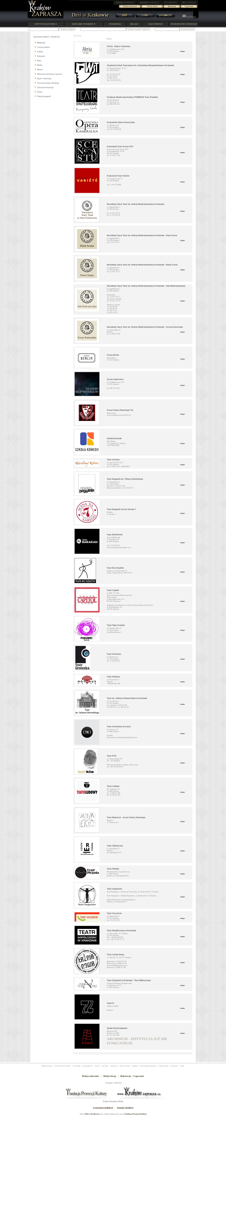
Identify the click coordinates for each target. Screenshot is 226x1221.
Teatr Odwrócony (115, 846)
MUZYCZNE (125, 1066)
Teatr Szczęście (114, 913)
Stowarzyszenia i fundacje (48, 83)
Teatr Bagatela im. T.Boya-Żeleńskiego (125, 479)
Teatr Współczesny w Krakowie (121, 930)
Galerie (40, 52)
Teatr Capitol (113, 590)
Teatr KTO (111, 756)
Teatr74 (110, 1003)
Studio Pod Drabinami (117, 1028)
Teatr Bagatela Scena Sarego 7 (121, 509)
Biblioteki (41, 43)
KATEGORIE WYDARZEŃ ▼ (84, 24)
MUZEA (114, 1066)
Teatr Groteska (114, 654)
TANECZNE (163, 1066)
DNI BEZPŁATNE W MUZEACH (184, 24)
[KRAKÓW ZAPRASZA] (45, 18)
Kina (39, 60)
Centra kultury (43, 47)
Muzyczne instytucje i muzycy (49, 74)
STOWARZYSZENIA (148, 1066)
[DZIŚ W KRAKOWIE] (89, 18)
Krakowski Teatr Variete (118, 176)
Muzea (40, 69)
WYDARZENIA (115, 24)
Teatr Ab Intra (113, 459)
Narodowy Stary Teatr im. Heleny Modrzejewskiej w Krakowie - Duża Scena (142, 235)
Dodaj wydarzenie (130, 6)
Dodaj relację (152, 6)
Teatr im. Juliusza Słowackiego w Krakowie (127, 698)
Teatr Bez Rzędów (115, 568)
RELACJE (134, 24)
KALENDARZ (191, 17)
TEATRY (174, 1066)
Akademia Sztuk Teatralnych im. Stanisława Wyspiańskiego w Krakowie (140, 65)
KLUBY (105, 1066)
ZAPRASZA (125, 2)
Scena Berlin (113, 355)
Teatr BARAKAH (115, 535)
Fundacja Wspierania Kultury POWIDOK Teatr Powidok (132, 97)
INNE (182, 1066)
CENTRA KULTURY (62, 1066)
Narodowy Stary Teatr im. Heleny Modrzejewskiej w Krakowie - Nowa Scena (142, 265)
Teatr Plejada (113, 869)
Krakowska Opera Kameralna (121, 122)
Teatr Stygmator (114, 889)
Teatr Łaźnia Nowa (115, 954)
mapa (182, 51)
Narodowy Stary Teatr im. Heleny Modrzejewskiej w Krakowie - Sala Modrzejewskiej (146, 286)
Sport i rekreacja (44, 78)
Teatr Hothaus (113, 677)
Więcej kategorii (44, 96)
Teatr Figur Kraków (116, 625)
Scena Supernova (115, 379)
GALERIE (77, 1066)
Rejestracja (172, 6)
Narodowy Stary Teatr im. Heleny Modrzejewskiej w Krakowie (135, 204)
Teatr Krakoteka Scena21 (119, 726)
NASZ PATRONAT (155, 24)
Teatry (40, 92)
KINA (97, 1066)
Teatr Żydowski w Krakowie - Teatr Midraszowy (129, 980)
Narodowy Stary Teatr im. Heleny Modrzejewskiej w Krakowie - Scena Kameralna (145, 327)
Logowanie (189, 6)
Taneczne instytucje (45, 87)
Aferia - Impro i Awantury (118, 46)
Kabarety (41, 56)
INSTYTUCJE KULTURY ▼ (46, 24)
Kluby (39, 65)
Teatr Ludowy (113, 786)
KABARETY (88, 1066)
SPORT (135, 1066)
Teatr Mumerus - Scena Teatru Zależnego (126, 817)
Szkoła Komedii (114, 438)
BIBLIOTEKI (47, 1066)
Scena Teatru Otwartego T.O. (120, 410)
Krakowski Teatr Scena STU (120, 146)
